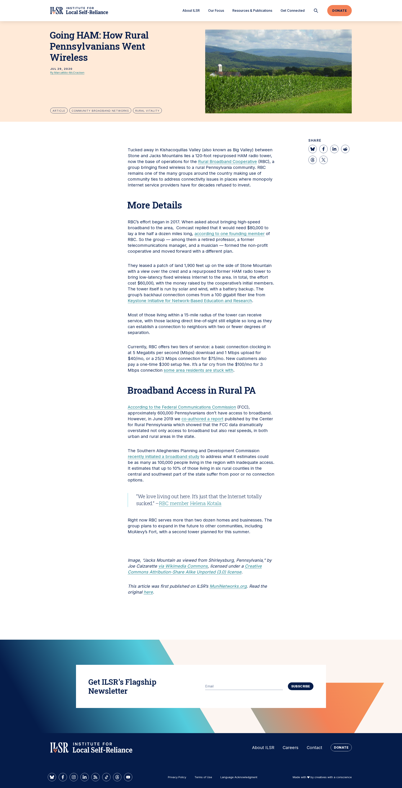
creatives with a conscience (333, 777)
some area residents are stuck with (198, 370)
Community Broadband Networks (100, 110)
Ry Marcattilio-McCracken (67, 72)
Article (59, 110)
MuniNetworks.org (228, 586)
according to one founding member (230, 233)
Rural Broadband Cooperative (227, 161)
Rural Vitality (147, 110)
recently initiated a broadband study (163, 456)
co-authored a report (202, 418)
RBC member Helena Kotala (190, 503)
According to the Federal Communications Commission (182, 407)
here (148, 592)
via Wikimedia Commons (183, 566)
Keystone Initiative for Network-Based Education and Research (190, 300)
